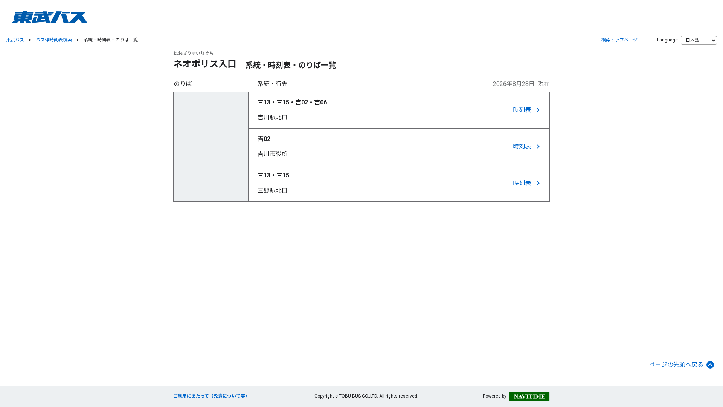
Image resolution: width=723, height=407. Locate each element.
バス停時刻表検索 (54, 40)
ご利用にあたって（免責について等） (211, 396)
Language (667, 40)
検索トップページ (619, 40)
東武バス (15, 40)
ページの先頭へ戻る (676, 364)
